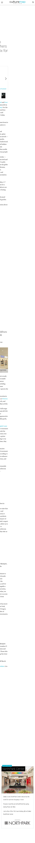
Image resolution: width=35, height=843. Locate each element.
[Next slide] (5, 78)
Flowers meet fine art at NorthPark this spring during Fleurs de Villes (16, 805)
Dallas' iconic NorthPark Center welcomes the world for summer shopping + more (16, 798)
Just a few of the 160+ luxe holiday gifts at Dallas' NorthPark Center (17, 812)
